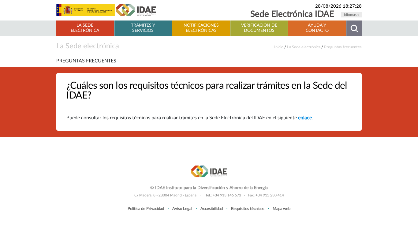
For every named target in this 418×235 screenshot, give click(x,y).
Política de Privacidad (146, 209)
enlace (305, 117)
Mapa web (281, 209)
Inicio (278, 47)
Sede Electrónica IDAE (292, 14)
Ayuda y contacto (317, 28)
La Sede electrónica (85, 28)
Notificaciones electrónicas (201, 28)
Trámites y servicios (143, 28)
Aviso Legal (182, 209)
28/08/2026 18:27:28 (338, 6)
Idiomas (350, 15)
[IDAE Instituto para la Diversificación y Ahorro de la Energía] (209, 171)
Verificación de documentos (259, 28)
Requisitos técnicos (247, 209)
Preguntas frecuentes (343, 47)
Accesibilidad (211, 209)
